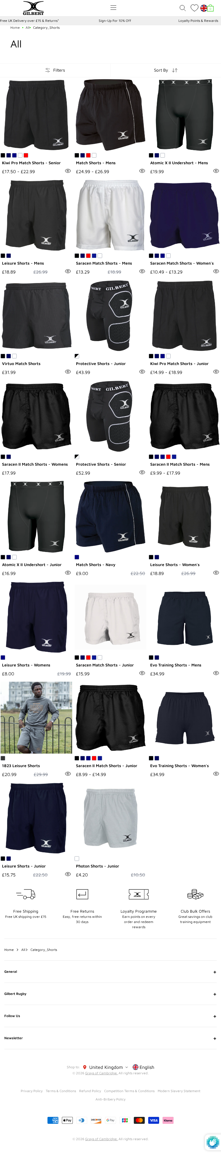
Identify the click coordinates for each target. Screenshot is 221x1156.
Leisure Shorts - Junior (24, 865)
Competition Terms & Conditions (129, 1091)
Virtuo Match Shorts (21, 363)
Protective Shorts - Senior (101, 464)
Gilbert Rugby (110, 994)
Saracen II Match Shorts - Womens (35, 464)
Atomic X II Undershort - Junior (32, 564)
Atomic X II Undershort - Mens (179, 162)
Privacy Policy (32, 1091)
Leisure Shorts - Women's (175, 564)
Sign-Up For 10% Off (115, 20)
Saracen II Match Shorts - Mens (180, 464)
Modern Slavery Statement (179, 1091)
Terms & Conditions (61, 1091)
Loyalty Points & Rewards (198, 20)
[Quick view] (68, 171)
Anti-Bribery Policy (110, 1099)
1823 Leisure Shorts (21, 765)
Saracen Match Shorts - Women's (182, 263)
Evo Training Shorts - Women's (179, 765)
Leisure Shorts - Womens (26, 664)
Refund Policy (90, 1091)
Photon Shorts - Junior (97, 865)
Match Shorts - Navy (95, 564)
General (110, 972)
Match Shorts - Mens (96, 162)
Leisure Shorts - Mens (23, 263)
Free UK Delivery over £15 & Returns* (29, 20)
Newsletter (110, 1038)
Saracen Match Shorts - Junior (105, 664)
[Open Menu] (113, 7)
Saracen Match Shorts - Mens (104, 263)
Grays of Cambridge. (101, 1073)
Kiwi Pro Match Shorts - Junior (179, 363)
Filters (59, 70)
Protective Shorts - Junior (101, 363)
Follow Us (110, 1016)
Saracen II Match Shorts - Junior (106, 765)
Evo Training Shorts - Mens (175, 664)
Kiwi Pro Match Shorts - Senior (31, 162)
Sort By (161, 70)
